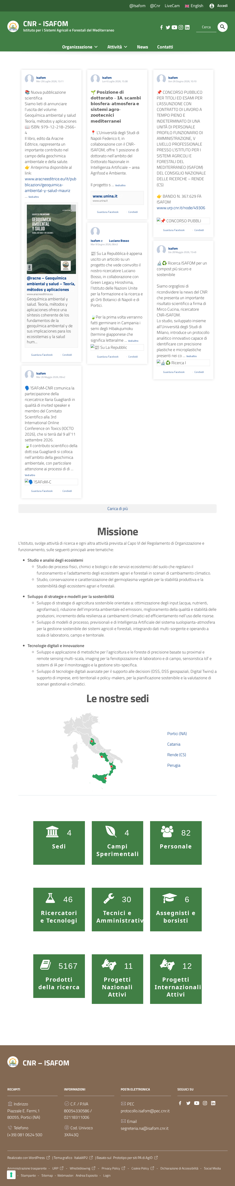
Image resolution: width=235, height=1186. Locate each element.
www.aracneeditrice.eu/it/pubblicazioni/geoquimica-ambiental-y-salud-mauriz (50, 184)
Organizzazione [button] (77, 46)
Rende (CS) (176, 755)
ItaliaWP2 (81, 1157)
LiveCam (172, 6)
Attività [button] (114, 46)
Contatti (165, 46)
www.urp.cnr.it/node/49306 (181, 208)
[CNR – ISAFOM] (13, 26)
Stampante (28, 1175)
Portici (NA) (177, 733)
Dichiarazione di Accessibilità (179, 1168)
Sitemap (47, 1175)
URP (55, 1168)
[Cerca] (223, 27)
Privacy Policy (111, 1168)
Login (106, 1175)
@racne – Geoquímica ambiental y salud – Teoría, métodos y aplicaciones (51, 284)
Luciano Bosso (119, 240)
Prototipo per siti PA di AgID (133, 1157)
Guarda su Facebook (42, 355)
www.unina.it (105, 196)
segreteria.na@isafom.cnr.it (144, 1128)
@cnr (155, 6)
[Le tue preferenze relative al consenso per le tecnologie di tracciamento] (11, 1174)
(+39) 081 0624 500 (24, 1135)
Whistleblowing (80, 1168)
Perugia (173, 765)
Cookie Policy (140, 1168)
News (142, 46)
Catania (173, 744)
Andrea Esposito (87, 1175)
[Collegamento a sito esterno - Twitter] (168, 27)
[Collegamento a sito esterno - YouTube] (174, 27)
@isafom (137, 6)
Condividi (67, 355)
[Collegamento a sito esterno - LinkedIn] (187, 27)
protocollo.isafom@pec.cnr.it (145, 1111)
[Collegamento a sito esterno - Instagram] (180, 27)
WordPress (37, 1157)
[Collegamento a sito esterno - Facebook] (161, 27)
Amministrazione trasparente (27, 1168)
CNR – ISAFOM (46, 1062)
